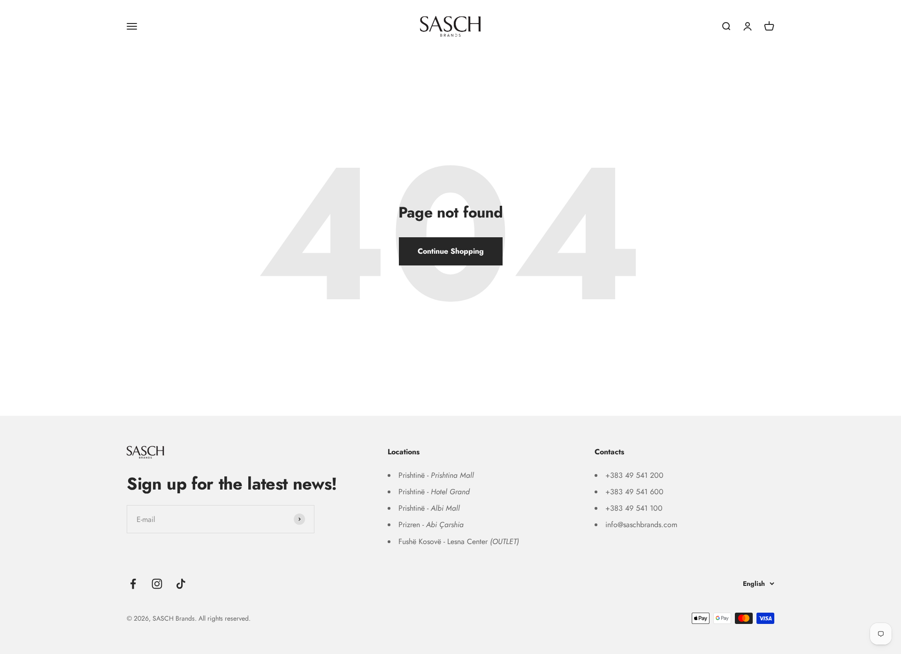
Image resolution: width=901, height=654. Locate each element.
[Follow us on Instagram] (157, 583)
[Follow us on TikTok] (181, 583)
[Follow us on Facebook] (133, 583)
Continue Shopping (451, 251)
